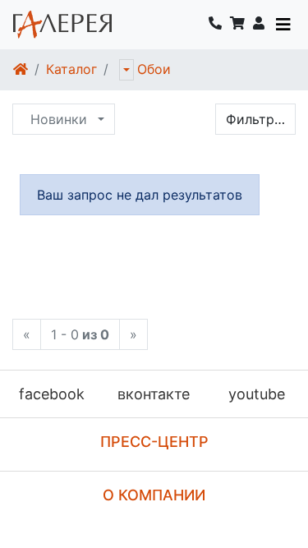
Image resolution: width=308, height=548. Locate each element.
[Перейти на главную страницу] (62, 25)
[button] (259, 24)
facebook (52, 394)
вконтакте (153, 394)
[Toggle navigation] (283, 24)
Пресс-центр (154, 441)
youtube (256, 394)
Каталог (71, 69)
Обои (154, 69)
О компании (154, 495)
